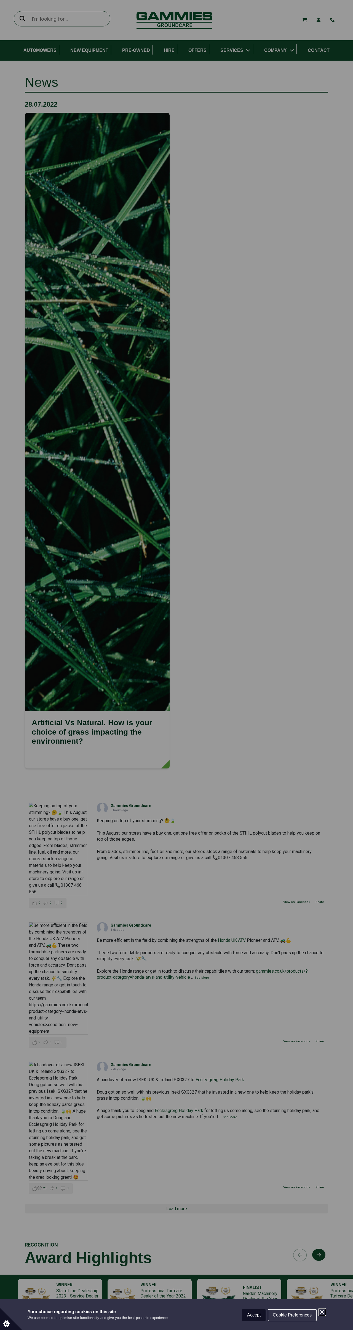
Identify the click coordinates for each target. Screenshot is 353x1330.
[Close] (322, 1312)
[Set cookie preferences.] (11, 1319)
